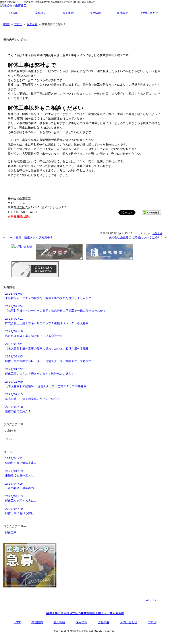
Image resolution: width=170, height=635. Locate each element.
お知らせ (32, 24)
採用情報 (95, 13)
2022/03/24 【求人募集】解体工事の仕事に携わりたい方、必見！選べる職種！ (48, 346)
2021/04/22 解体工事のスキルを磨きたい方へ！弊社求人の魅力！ (39, 371)
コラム (9, 439)
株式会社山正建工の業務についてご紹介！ (135, 237)
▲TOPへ (151, 600)
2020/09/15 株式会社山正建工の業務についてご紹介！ (32, 396)
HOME (13, 13)
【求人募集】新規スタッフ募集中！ (30, 237)
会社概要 (122, 13)
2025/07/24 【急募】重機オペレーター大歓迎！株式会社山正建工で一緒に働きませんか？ (55, 308)
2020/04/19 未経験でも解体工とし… (20, 473)
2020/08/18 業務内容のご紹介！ (18, 409)
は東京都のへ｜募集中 (85, 613)
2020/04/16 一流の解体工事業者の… (20, 486)
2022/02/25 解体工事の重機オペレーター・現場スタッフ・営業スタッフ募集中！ (49, 359)
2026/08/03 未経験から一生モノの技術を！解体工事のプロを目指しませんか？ (48, 296)
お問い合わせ (149, 13)
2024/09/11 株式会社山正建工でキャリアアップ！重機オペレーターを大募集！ (48, 321)
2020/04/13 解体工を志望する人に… (20, 498)
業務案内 (40, 13)
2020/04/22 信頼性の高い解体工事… (20, 460)
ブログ (18, 24)
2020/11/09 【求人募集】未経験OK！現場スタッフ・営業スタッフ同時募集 (45, 384)
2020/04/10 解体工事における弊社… (20, 511)
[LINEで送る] (151, 212)
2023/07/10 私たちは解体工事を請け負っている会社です (34, 333)
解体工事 (11, 532)
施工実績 (68, 13)
